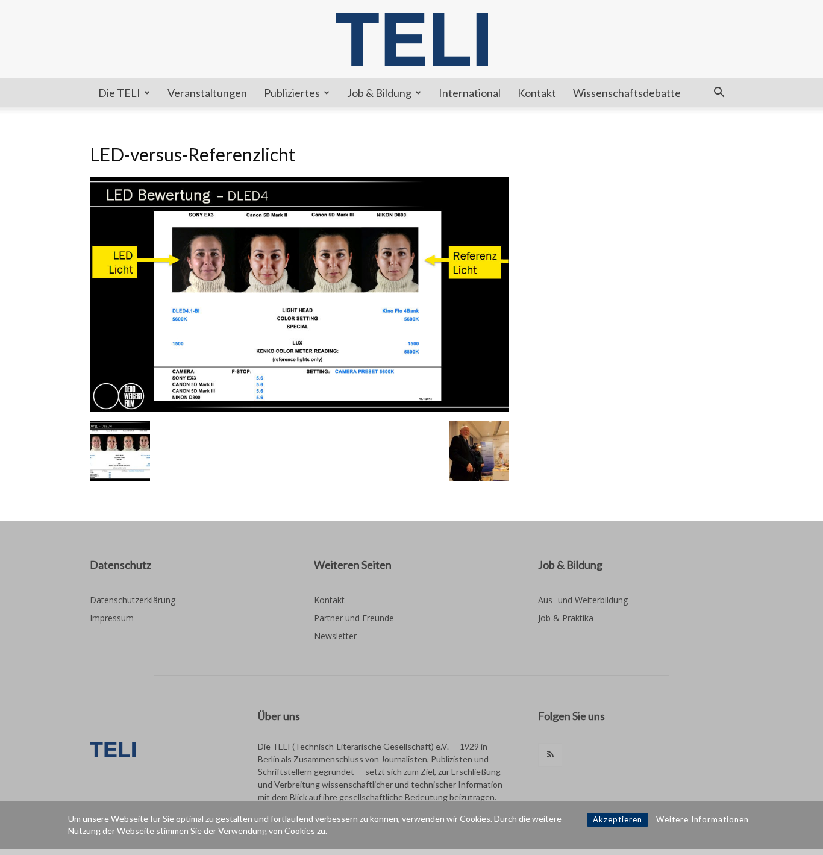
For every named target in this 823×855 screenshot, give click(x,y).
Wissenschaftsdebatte (627, 92)
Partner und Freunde (354, 618)
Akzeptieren (617, 819)
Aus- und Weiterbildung (583, 600)
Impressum (112, 618)
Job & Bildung (379, 92)
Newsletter (335, 636)
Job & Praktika (565, 618)
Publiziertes (292, 92)
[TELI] (411, 40)
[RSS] (550, 755)
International (470, 92)
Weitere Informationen (702, 819)
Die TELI (119, 92)
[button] (718, 93)
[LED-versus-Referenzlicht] (299, 409)
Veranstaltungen (207, 92)
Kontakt (537, 92)
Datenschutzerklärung (132, 600)
